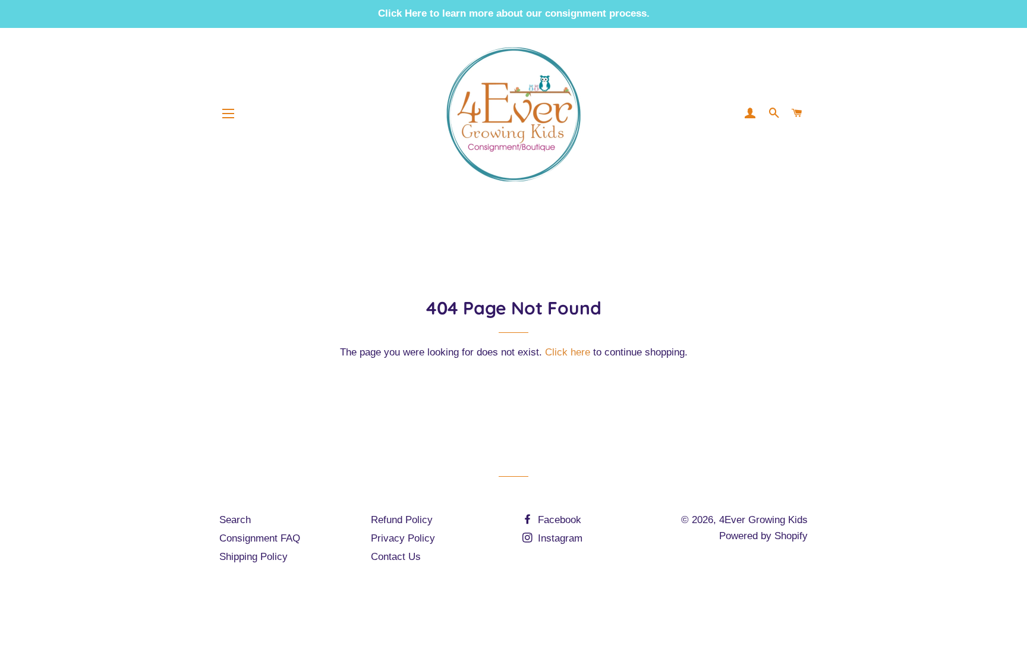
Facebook (558, 519)
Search (235, 519)
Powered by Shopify (763, 536)
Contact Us (396, 556)
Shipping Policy (253, 556)
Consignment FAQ (259, 538)
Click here (567, 352)
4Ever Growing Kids (763, 519)
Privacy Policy (403, 538)
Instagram (558, 538)
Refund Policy (402, 519)
